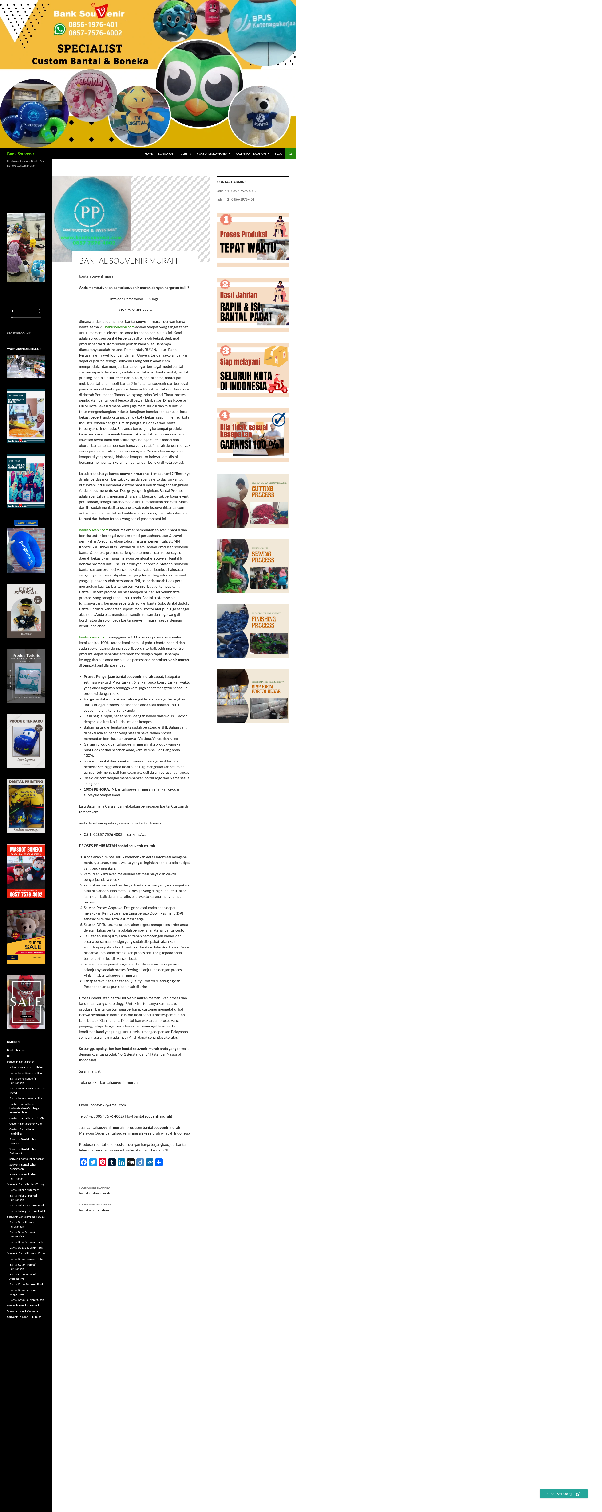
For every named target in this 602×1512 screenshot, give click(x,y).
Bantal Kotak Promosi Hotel (26, 1259)
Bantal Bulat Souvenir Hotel (26, 1247)
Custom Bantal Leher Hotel (25, 1123)
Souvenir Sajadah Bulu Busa (24, 1316)
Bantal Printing (16, 1050)
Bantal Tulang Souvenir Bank (26, 1205)
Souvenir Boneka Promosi (23, 1305)
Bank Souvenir (20, 153)
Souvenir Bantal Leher (20, 1061)
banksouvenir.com (120, 327)
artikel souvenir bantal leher (26, 1067)
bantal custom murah (94, 1190)
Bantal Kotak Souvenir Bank (26, 1284)
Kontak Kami (166, 153)
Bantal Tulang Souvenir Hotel (27, 1211)
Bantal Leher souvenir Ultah (26, 1098)
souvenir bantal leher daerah (26, 1159)
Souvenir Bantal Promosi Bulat (25, 1216)
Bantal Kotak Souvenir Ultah (26, 1300)
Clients (186, 153)
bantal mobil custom (95, 1207)
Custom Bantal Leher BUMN (26, 1118)
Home (149, 153)
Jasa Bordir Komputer (212, 153)
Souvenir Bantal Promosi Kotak (26, 1253)
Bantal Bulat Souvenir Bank (26, 1242)
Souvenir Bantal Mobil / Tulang (25, 1184)
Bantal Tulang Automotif (24, 1190)
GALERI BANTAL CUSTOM (251, 153)
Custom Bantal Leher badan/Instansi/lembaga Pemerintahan (24, 1108)
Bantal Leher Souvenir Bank (26, 1073)
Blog (278, 153)
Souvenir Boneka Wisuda (22, 1311)
